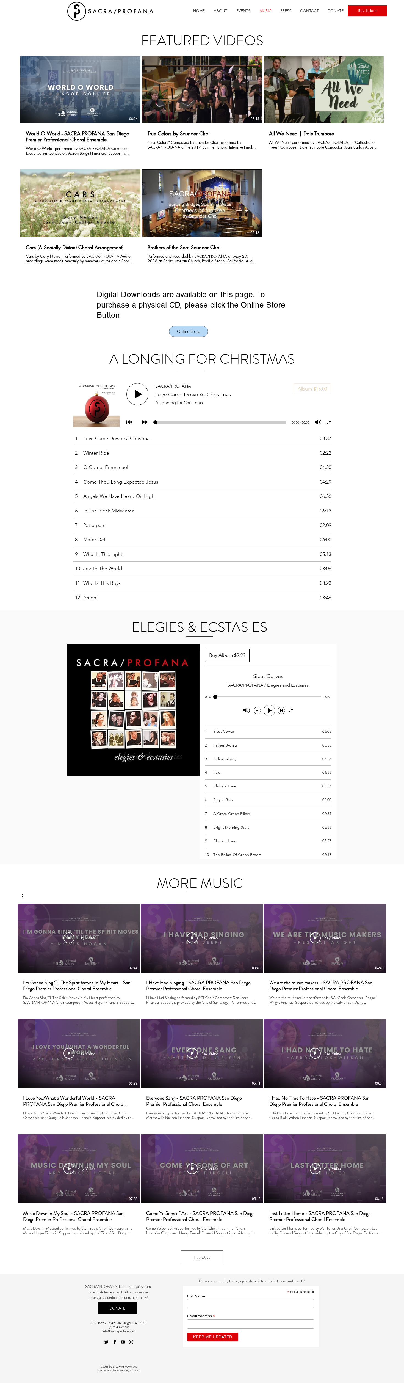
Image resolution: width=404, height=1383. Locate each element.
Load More (202, 1258)
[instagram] (131, 1342)
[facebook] (114, 1342)
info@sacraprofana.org (118, 1331)
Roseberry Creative (128, 1370)
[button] (220, 11)
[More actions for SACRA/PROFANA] (25, 896)
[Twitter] (106, 1342)
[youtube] (123, 1342)
